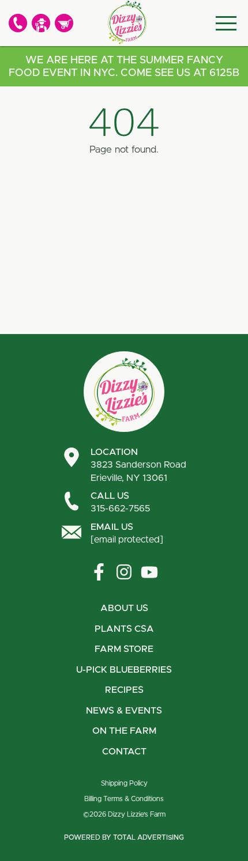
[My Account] (41, 23)
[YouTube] (149, 572)
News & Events (124, 710)
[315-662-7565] (18, 23)
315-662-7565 (120, 502)
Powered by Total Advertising (124, 837)
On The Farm (124, 730)
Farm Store (124, 649)
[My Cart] (64, 23)
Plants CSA (124, 629)
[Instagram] (124, 572)
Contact (124, 751)
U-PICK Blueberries (124, 669)
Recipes (124, 690)
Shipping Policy (124, 783)
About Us (124, 608)
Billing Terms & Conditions (124, 798)
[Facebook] (98, 572)
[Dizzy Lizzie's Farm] (126, 22)
